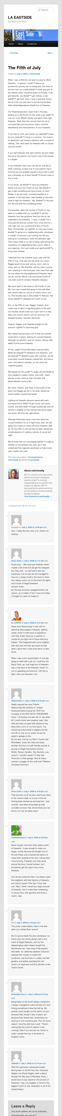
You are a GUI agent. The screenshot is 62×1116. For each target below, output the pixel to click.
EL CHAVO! (16, 622)
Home (11, 43)
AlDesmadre (16, 700)
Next (51, 53)
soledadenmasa (18, 837)
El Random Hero (18, 994)
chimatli (14, 1063)
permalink (35, 459)
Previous (13, 53)
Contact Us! (32, 43)
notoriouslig (35, 73)
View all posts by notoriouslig (37, 496)
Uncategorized (34, 457)
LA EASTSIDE (20, 17)
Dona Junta (16, 560)
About (20, 43)
